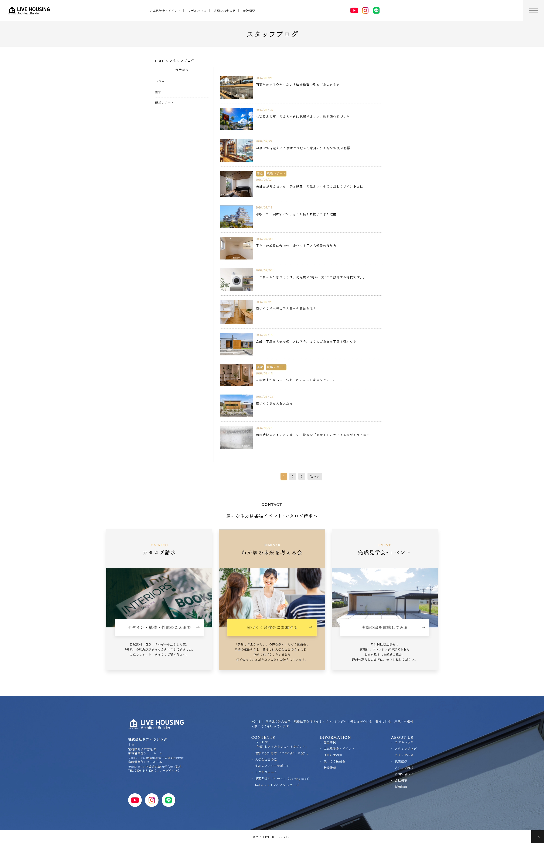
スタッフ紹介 (404, 755)
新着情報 (330, 767)
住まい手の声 (333, 755)
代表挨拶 (401, 761)
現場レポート (164, 103)
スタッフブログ (406, 748)
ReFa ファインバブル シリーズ (277, 785)
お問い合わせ (404, 774)
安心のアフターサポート (272, 766)
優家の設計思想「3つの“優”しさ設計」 (282, 753)
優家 (158, 92)
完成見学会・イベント (165, 10)
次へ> (314, 476)
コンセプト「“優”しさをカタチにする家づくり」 (282, 744)
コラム (159, 81)
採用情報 (401, 787)
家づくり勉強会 (335, 761)
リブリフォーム (266, 772)
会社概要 (249, 10)
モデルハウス (197, 10)
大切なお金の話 (225, 10)
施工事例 (330, 742)
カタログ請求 (404, 767)
